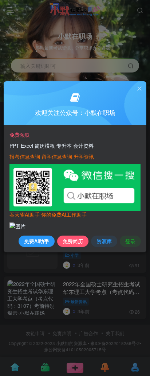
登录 (130, 241)
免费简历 (73, 241)
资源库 (104, 241)
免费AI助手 (36, 241)
